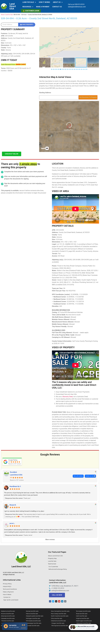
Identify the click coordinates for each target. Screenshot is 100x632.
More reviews (50, 539)
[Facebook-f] (50, 601)
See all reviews (78, 476)
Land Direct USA (12, 6)
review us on (89, 476)
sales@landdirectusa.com (77, 7)
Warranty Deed (67, 397)
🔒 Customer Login (31, 11)
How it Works (44, 2)
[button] (83, 627)
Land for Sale (28, 2)
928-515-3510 (79, 4)
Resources (26, 7)
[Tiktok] (65, 601)
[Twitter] (53, 601)
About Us (57, 2)
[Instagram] (56, 601)
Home (2, 14)
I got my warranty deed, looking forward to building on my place (24, 511)
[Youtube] (59, 601)
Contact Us (57, 7)
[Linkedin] (62, 601)
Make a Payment (42, 7)
